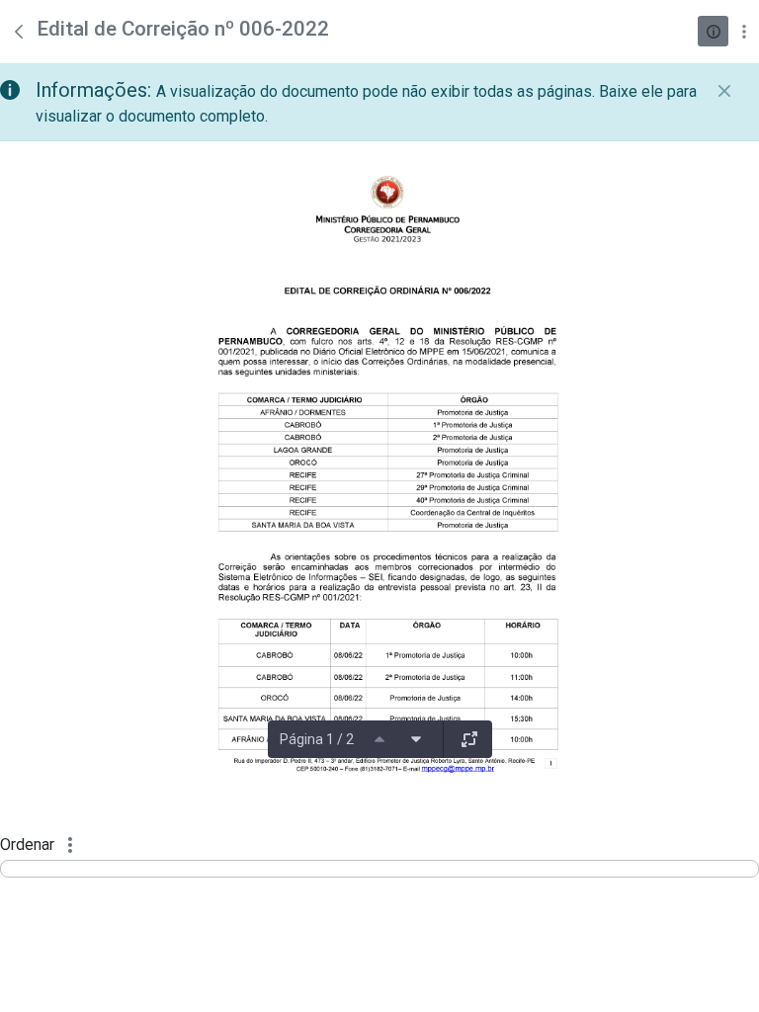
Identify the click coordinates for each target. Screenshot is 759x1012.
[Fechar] (724, 91)
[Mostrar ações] (743, 31)
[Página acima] (379, 739)
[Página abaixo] (416, 739)
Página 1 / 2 (317, 739)
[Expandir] (469, 739)
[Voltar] (19, 31)
